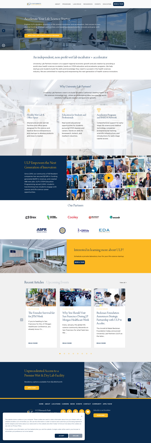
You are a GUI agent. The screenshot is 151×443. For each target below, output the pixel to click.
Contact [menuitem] (87, 404)
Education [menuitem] (107, 4)
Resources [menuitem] (88, 4)
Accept (61, 436)
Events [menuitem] (98, 4)
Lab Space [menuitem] (77, 4)
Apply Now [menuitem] (107, 404)
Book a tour (118, 4)
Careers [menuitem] (65, 404)
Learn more (32, 142)
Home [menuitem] (41, 404)
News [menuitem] (72, 404)
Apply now (32, 388)
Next (147, 30)
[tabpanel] (75, 29)
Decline (75, 436)
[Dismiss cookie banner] (81, 416)
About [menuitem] (57, 4)
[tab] (34, 282)
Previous (3, 30)
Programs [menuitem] (66, 4)
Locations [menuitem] (56, 404)
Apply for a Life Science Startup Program (43, 35)
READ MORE (33, 343)
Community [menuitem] (96, 404)
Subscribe (101, 415)
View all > (123, 282)
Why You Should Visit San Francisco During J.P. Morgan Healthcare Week (75, 317)
